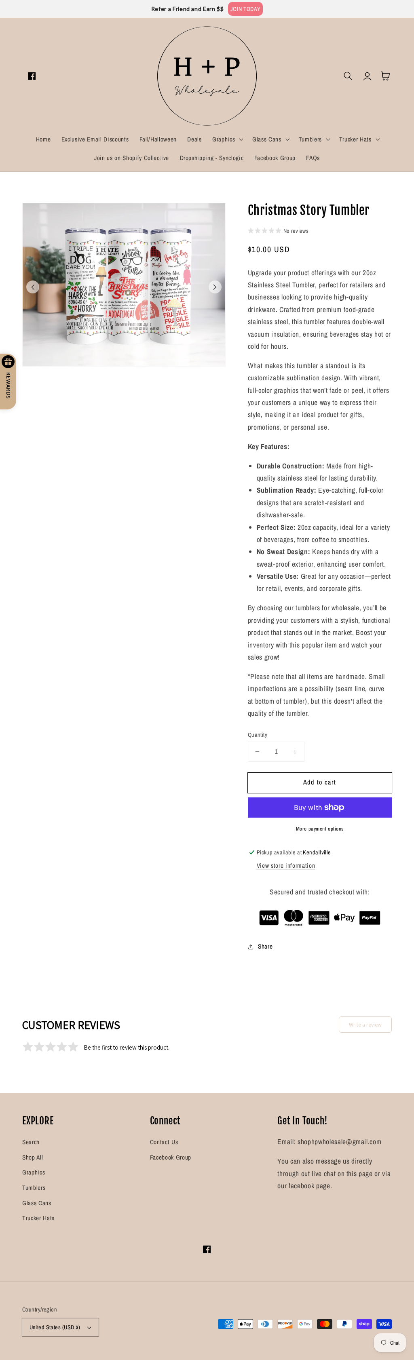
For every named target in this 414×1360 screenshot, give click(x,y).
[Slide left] (32, 286)
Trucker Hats (38, 1218)
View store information (286, 865)
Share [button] (265, 946)
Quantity (258, 734)
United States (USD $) (55, 1327)
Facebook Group (170, 1157)
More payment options (320, 828)
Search (31, 1142)
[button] (227, 139)
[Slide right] (215, 286)
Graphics (33, 1172)
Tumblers (33, 1187)
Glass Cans (36, 1203)
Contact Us (164, 1142)
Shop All (32, 1157)
